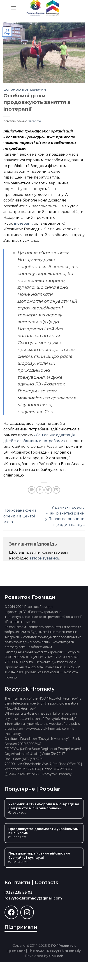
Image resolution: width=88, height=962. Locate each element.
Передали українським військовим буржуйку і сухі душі (39, 855)
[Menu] (13, 7)
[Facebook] (11, 912)
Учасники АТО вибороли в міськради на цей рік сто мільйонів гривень (43, 806)
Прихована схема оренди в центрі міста (19, 516)
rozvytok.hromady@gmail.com (33, 898)
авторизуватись (44, 558)
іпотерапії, (23, 223)
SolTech (56, 956)
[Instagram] (27, 912)
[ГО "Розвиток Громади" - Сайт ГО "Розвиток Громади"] (43, 8)
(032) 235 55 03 (18, 892)
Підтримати (21, 927)
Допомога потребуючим (24, 89)
